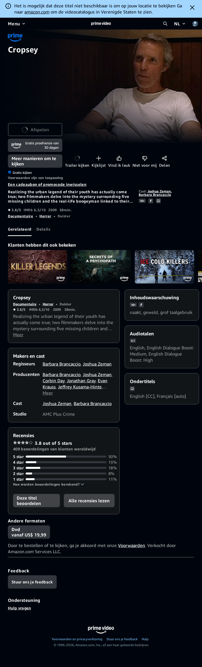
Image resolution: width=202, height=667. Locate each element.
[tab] (20, 229)
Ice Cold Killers (164, 266)
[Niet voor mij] (145, 158)
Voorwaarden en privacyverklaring (77, 639)
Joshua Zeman (159, 191)
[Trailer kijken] (77, 158)
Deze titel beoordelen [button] (29, 500)
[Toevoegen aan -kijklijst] (98, 158)
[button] (48, 484)
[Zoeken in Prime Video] (165, 23)
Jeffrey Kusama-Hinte (80, 386)
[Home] (101, 24)
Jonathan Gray (81, 380)
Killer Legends (37, 266)
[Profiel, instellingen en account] (195, 23)
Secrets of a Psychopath (101, 266)
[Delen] (164, 158)
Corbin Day (54, 380)
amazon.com (37, 12)
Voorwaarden (131, 545)
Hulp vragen (19, 608)
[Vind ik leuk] (119, 158)
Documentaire (20, 216)
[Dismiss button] (192, 7)
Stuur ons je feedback (122, 639)
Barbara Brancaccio (155, 195)
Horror (45, 216)
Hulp (145, 639)
